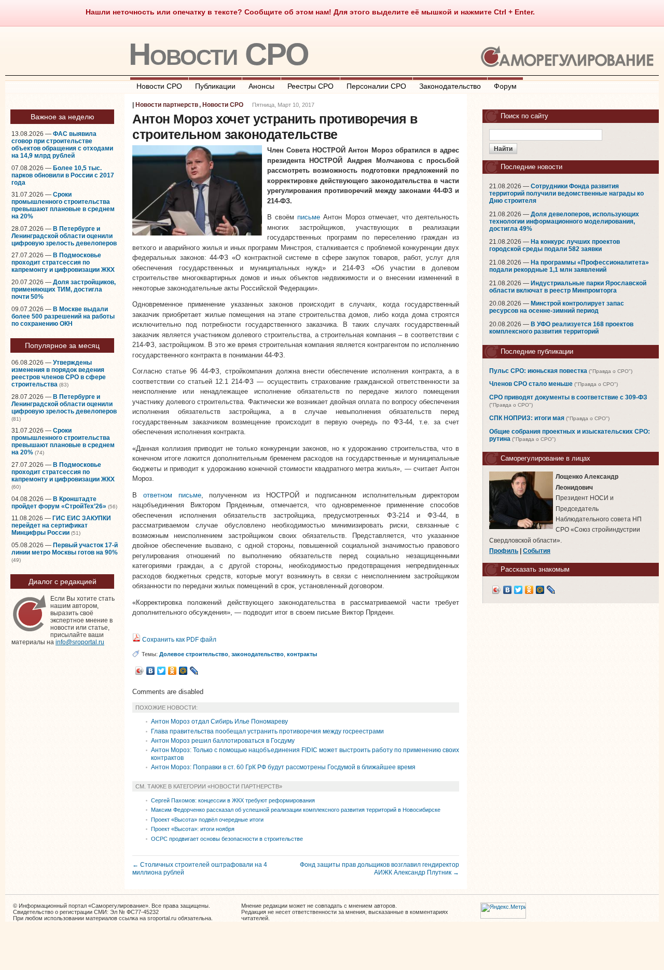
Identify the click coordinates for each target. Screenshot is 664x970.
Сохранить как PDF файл (178, 639)
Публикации (215, 86)
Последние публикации (537, 351)
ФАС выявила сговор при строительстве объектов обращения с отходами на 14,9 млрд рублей (62, 144)
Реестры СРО (310, 86)
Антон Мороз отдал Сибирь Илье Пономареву (219, 721)
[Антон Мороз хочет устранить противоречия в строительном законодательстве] (197, 233)
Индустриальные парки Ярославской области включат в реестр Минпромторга (567, 287)
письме (308, 217)
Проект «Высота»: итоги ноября (192, 829)
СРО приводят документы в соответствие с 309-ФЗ (568, 397)
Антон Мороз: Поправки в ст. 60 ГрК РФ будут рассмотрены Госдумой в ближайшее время (283, 767)
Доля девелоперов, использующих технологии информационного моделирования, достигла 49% (564, 221)
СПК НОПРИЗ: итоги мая (526, 418)
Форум (505, 86)
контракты (302, 654)
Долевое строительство (193, 654)
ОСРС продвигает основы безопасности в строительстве (227, 839)
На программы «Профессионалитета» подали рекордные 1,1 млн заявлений (569, 266)
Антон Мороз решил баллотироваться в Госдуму (223, 740)
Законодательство (450, 86)
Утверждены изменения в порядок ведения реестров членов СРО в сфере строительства (58, 373)
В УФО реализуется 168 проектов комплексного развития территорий (561, 328)
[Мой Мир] (183, 670)
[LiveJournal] (194, 670)
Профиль (503, 551)
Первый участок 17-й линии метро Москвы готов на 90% (64, 549)
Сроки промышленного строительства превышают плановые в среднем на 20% (63, 205)
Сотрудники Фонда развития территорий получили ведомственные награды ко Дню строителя (566, 193)
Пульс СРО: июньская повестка (538, 371)
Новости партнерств (166, 104)
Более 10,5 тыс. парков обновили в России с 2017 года (62, 175)
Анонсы (261, 86)
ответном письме (172, 495)
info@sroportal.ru (80, 642)
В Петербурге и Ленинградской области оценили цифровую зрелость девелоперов (64, 236)
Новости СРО (219, 54)
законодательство (257, 654)
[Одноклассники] (172, 670)
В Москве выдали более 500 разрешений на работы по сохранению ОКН (63, 316)
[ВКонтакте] (150, 670)
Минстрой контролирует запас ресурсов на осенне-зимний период (556, 307)
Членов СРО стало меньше (531, 384)
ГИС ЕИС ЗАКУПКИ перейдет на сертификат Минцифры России (61, 525)
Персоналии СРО (376, 86)
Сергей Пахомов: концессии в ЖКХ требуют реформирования (233, 800)
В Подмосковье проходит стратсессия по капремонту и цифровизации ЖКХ (63, 262)
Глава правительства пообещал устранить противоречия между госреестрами (267, 731)
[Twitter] (161, 670)
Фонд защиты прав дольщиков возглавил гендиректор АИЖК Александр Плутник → (379, 868)
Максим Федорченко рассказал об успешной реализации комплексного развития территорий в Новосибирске (295, 810)
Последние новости (531, 167)
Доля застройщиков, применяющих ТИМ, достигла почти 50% (63, 289)
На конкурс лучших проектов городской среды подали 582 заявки (554, 245)
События (536, 551)
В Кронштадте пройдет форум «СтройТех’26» (58, 502)
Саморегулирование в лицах (545, 458)
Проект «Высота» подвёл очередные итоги (207, 819)
